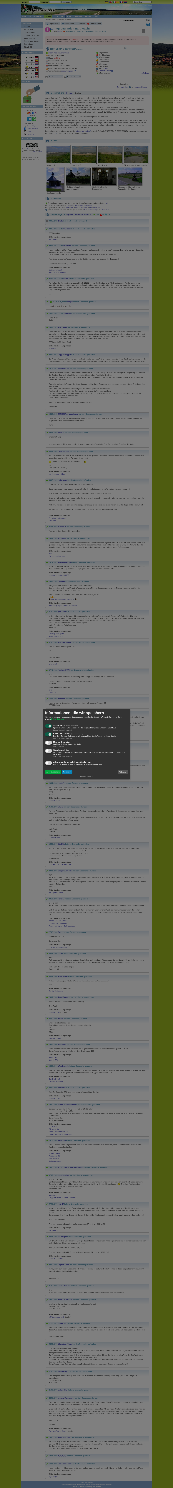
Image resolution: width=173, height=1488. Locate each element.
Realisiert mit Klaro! (86, 776)
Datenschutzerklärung (59, 719)
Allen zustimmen (53, 772)
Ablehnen (123, 772)
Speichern (67, 772)
